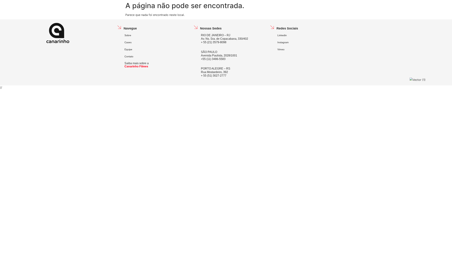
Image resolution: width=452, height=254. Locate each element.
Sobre (127, 35)
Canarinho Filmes (136, 66)
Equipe (128, 49)
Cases (128, 42)
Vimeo (280, 49)
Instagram (283, 42)
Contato (128, 56)
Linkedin (282, 35)
